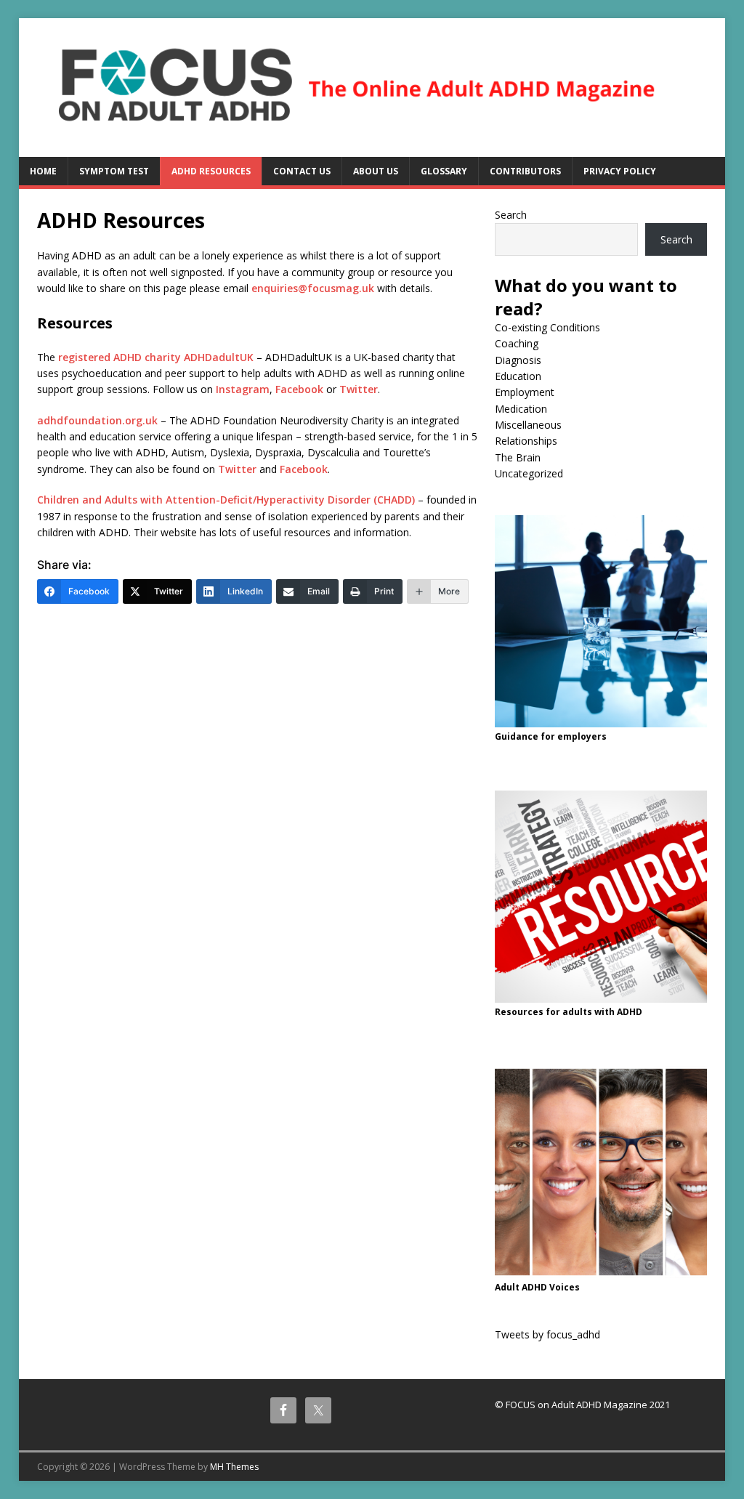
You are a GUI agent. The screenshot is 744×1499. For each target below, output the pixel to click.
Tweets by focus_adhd (547, 1334)
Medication (521, 409)
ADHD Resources (211, 171)
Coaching (516, 343)
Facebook (299, 389)
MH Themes (234, 1466)
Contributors (525, 171)
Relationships (526, 441)
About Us (375, 171)
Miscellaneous (528, 425)
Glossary (444, 171)
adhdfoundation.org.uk (97, 420)
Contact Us (302, 171)
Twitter (358, 389)
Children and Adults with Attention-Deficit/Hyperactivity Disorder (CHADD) (226, 499)
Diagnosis (518, 360)
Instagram (243, 389)
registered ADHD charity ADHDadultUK (156, 357)
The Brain (518, 457)
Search (511, 215)
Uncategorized (529, 473)
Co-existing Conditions (547, 327)
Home (43, 171)
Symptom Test (114, 171)
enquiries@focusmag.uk (312, 288)
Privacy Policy (619, 171)
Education (518, 376)
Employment (524, 392)
